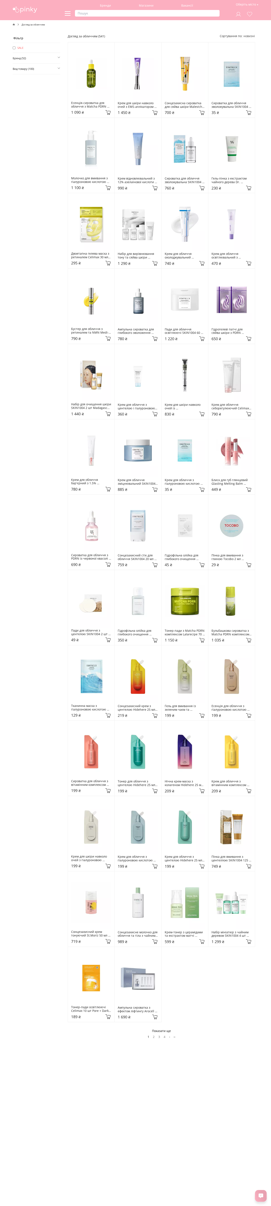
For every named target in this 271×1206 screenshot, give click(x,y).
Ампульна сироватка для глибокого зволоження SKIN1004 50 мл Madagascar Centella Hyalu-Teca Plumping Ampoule (138, 331)
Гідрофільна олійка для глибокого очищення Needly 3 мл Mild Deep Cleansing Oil (182, 557)
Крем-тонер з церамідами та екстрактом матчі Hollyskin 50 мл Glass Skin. (184, 934)
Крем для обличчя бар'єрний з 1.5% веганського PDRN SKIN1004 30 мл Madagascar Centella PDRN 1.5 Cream (91, 481)
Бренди (105, 5)
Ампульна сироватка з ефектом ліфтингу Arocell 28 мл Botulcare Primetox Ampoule (136, 1009)
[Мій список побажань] (249, 14)
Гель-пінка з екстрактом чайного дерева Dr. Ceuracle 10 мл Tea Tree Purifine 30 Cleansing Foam (231, 180)
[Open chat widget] (261, 1196)
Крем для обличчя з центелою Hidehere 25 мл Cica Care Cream (184, 858)
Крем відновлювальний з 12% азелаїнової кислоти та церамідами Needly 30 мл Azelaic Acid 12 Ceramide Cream (138, 180)
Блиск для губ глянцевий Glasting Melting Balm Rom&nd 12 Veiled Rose (230, 482)
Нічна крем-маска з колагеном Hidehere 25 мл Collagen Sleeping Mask (184, 783)
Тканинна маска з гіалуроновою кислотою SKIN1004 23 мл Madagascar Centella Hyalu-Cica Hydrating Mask (91, 707)
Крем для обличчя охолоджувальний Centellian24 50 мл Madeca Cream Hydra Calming (184, 255)
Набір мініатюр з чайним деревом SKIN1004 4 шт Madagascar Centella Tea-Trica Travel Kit (230, 934)
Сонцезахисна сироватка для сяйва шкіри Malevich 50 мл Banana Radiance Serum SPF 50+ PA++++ (184, 105)
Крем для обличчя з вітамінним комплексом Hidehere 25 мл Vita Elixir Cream (230, 783)
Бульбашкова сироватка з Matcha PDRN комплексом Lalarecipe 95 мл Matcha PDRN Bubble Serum (231, 632)
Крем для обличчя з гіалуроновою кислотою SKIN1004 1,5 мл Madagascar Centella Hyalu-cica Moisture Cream (185, 482)
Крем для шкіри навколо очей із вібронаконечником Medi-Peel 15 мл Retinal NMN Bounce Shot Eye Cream (184, 406)
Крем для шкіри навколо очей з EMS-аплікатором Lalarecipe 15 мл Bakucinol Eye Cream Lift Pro (137, 105)
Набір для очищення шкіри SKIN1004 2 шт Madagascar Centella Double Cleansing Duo (91, 406)
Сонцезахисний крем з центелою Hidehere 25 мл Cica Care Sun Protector (137, 708)
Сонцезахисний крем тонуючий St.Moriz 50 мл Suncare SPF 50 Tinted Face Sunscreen (91, 933)
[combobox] (249, 36)
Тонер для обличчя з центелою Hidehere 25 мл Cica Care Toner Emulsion (137, 783)
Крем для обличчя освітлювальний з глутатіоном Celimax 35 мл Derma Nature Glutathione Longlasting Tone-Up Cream (231, 255)
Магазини (146, 5)
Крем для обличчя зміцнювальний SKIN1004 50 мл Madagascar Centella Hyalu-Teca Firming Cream (137, 482)
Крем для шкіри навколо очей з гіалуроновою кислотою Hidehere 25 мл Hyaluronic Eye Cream (90, 858)
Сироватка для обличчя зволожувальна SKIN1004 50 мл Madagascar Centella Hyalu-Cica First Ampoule (184, 180)
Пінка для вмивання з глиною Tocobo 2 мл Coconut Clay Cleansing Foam (229, 557)
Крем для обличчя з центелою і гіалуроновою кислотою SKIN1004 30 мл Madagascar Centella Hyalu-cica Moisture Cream (138, 406)
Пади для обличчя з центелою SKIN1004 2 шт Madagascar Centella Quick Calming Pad (91, 632)
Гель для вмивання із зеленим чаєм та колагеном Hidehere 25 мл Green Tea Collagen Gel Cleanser (184, 708)
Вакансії (187, 5)
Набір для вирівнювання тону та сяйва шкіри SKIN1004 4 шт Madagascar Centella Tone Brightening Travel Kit (138, 255)
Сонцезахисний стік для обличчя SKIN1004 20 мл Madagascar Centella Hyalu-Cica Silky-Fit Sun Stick (138, 557)
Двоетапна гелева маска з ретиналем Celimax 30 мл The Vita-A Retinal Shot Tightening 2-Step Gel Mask (90, 255)
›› (174, 1037)
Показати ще (161, 1031)
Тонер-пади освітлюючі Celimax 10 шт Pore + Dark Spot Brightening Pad (90, 1009)
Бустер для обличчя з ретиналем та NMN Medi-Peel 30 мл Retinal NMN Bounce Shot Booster (90, 330)
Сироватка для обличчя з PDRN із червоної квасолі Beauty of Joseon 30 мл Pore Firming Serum (91, 557)
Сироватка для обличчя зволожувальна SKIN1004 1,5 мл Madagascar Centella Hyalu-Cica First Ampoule (232, 105)
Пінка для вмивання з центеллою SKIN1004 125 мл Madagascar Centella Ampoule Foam (230, 858)
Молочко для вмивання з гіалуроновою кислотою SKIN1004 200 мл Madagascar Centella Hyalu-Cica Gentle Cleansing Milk (91, 180)
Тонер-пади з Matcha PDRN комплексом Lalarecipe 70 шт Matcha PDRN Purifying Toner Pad (185, 632)
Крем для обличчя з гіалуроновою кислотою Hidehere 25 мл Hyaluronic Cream (137, 858)
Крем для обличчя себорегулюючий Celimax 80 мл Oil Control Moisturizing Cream (231, 406)
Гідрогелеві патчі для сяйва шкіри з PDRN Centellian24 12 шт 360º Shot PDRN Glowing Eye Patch (229, 331)
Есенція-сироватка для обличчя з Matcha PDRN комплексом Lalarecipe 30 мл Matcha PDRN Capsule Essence (90, 104)
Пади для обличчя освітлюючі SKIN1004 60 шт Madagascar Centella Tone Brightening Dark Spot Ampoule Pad (185, 331)
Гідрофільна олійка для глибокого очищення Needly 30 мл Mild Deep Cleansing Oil (135, 632)
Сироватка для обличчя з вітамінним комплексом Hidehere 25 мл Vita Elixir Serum (90, 783)
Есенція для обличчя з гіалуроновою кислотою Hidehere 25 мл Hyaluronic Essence (231, 708)
